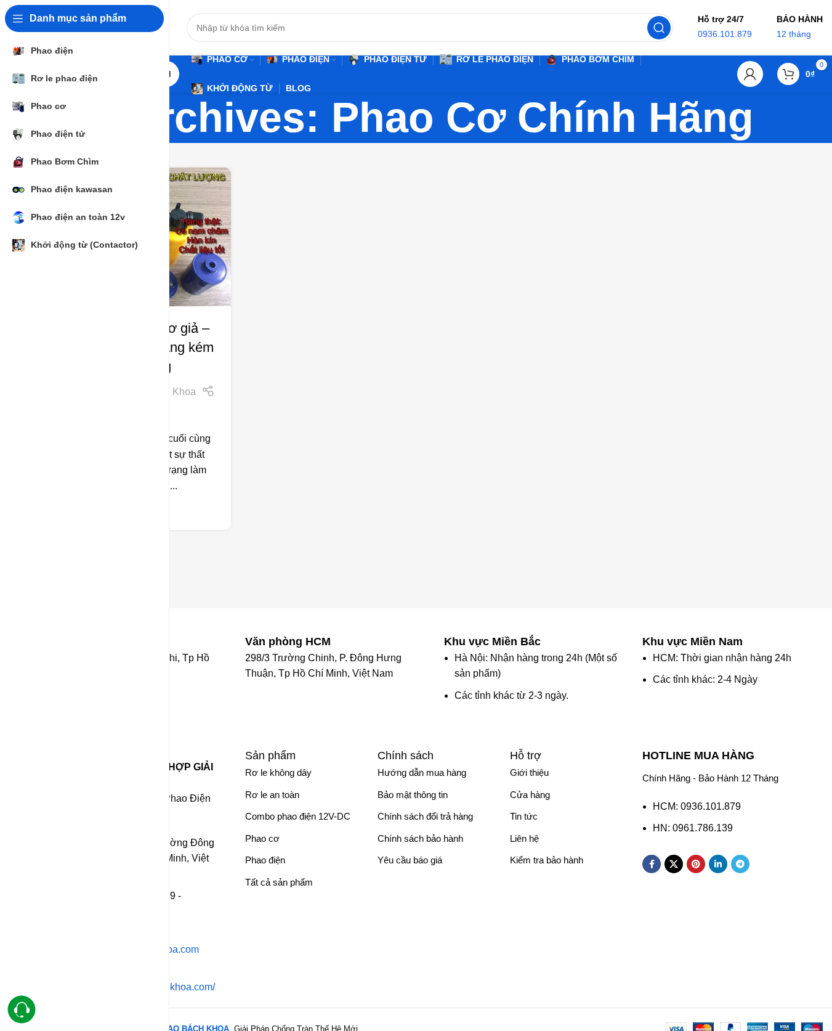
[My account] (750, 74)
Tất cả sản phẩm (279, 882)
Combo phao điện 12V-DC (297, 816)
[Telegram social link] (740, 864)
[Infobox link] (294, 641)
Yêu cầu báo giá (410, 860)
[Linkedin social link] (718, 864)
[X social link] (673, 864)
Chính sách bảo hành (420, 838)
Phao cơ (262, 838)
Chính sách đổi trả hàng (425, 816)
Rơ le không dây (278, 772)
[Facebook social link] (651, 864)
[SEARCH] (659, 27)
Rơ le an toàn (272, 794)
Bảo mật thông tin (413, 794)
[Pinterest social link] (696, 864)
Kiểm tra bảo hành (546, 860)
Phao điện (265, 860)
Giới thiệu (529, 772)
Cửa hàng (530, 794)
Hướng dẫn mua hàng (422, 772)
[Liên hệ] (22, 1010)
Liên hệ (524, 838)
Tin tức (524, 816)
